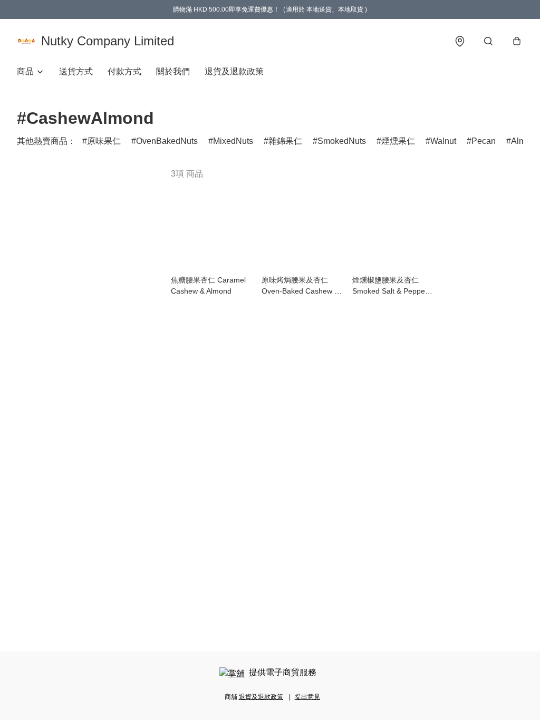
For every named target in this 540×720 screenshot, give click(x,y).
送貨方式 (76, 71)
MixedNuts (233, 141)
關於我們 (173, 71)
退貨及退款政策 (234, 71)
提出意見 (307, 696)
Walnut (443, 141)
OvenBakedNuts (167, 141)
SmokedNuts (341, 141)
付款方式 (124, 71)
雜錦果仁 (285, 141)
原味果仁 (104, 141)
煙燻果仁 (398, 141)
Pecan (483, 141)
